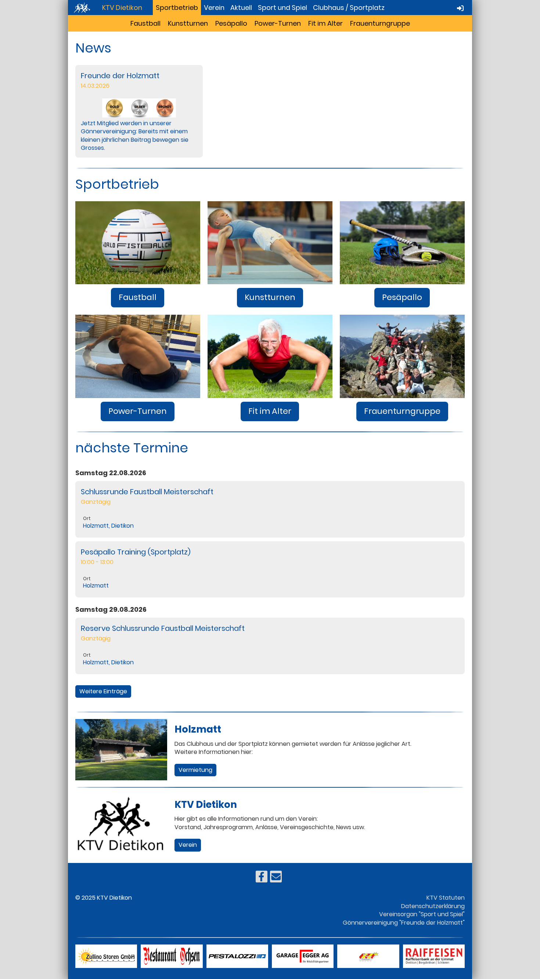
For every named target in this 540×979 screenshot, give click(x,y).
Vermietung (195, 770)
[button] (270, 509)
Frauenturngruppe (380, 23)
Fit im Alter (325, 23)
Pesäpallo (231, 23)
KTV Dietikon (122, 7)
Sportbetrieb (177, 7)
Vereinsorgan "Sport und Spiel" (422, 914)
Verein (214, 7)
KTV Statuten (445, 897)
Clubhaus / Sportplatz (349, 7)
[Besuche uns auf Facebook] (261, 878)
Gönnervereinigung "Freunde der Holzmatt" (404, 922)
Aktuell (241, 7)
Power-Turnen (278, 23)
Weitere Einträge (103, 691)
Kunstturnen (188, 23)
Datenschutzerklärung (433, 906)
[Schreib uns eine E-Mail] (276, 878)
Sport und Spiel (282, 7)
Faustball (145, 23)
